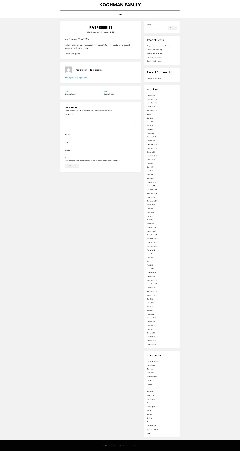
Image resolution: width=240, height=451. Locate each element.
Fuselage (150, 384)
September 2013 (152, 246)
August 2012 (151, 295)
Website (67, 150)
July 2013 (150, 254)
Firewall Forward (152, 376)
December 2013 (152, 235)
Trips (148, 422)
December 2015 (152, 144)
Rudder (149, 403)
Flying (149, 380)
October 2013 (151, 242)
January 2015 (151, 186)
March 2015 (150, 178)
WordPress (134, 445)
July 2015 (150, 163)
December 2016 (152, 99)
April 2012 (150, 310)
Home (120, 15)
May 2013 (150, 261)
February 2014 (151, 227)
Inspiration (150, 391)
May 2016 (150, 125)
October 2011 (151, 333)
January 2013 (151, 276)
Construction (151, 365)
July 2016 (150, 118)
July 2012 (150, 299)
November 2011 (151, 329)
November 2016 (152, 103)
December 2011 (151, 325)
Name (67, 134)
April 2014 (150, 220)
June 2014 (150, 212)
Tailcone (149, 414)
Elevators (150, 369)
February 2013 (151, 273)
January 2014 (151, 231)
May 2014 (150, 216)
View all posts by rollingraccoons (76, 78)
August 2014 (151, 205)
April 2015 (150, 175)
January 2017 (151, 95)
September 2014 (152, 201)
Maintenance (151, 399)
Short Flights (151, 407)
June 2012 (150, 303)
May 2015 (150, 171)
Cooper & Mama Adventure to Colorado (159, 46)
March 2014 (150, 223)
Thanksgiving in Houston (154, 61)
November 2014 (152, 193)
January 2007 (151, 340)
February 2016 (151, 137)
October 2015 (151, 152)
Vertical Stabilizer (152, 429)
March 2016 (150, 133)
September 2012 (152, 291)
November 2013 (152, 239)
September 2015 (152, 156)
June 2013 (150, 257)
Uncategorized (151, 425)
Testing (149, 418)
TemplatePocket (119, 445)
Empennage (150, 373)
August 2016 (151, 114)
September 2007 (152, 337)
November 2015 (152, 148)
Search (149, 25)
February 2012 (151, 318)
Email (67, 142)
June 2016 (150, 122)
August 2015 (151, 159)
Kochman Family (120, 5)
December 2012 (152, 280)
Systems (150, 410)
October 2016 (151, 107)
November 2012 (152, 284)
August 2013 (151, 250)
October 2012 (151, 288)
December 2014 (152, 190)
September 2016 (152, 110)
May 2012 (150, 306)
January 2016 (151, 141)
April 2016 (150, 129)
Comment (69, 114)
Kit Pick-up (150, 395)
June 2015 (150, 167)
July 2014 (150, 208)
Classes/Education (153, 361)
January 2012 (151, 321)
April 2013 (150, 265)
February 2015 (151, 182)
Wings (149, 433)
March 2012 (150, 314)
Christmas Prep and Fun (154, 57)
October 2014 (151, 197)
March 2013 (150, 269)
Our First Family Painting (154, 50)
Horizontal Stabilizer (153, 388)
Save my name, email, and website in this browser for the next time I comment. (92, 161)
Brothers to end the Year (154, 53)
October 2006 (151, 344)
